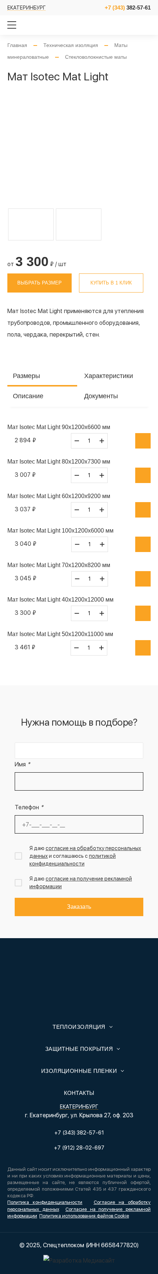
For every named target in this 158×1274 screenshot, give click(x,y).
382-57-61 (128, 7)
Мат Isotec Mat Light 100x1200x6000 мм (60, 530)
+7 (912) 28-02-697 (79, 1147)
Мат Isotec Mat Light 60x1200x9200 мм (58, 496)
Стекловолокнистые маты (96, 57)
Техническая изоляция (70, 45)
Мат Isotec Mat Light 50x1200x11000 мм (60, 634)
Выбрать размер (39, 283)
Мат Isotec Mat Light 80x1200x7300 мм (58, 461)
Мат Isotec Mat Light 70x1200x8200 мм (58, 565)
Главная (17, 45)
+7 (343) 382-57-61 (79, 1132)
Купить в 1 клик (111, 283)
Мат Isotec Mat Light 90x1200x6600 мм (58, 427)
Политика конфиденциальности (44, 1202)
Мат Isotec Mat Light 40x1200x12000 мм (60, 599)
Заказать (79, 907)
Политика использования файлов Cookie (84, 1216)
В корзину (143, 441)
